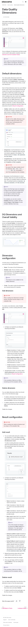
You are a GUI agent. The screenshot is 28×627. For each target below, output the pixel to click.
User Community (11, 619)
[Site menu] (25, 2)
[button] (14, 42)
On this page (6, 17)
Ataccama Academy (7, 622)
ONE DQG (4, 4)
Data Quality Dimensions (19, 4)
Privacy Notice (6, 625)
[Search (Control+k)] (22, 2)
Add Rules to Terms (7, 608)
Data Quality (10, 4)
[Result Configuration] (17, 106)
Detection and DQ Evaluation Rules (10, 54)
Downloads (16, 622)
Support (5, 619)
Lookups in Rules (22, 608)
